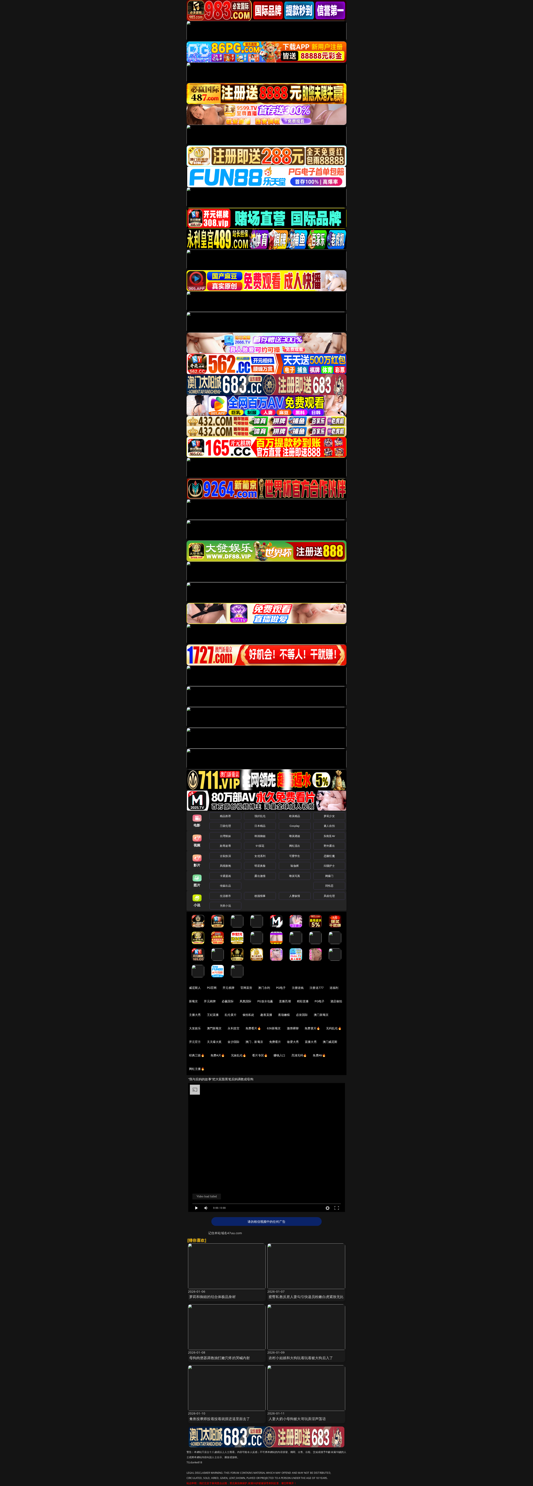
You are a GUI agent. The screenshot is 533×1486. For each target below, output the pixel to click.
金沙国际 (233, 1042)
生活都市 (225, 896)
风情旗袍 (225, 866)
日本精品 (259, 826)
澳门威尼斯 (330, 1042)
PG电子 (281, 988)
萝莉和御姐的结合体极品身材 (212, 1296)
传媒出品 (225, 886)
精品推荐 (225, 816)
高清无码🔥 (299, 1055)
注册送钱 (298, 988)
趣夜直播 (266, 1015)
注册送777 (317, 988)
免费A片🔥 (217, 1055)
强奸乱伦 (259, 816)
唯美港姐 (294, 836)
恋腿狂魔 (329, 856)
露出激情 (259, 876)
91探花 (260, 846)
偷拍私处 (248, 1015)
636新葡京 (274, 1028)
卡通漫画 (225, 876)
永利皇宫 (233, 1028)
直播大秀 (311, 1042)
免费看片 (275, 1042)
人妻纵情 (294, 896)
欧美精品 (294, 816)
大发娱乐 (195, 1028)
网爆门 (329, 876)
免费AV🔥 (319, 1055)
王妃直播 (213, 1015)
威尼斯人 (195, 988)
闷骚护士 (329, 866)
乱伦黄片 (231, 1015)
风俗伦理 (329, 896)
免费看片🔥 (253, 1028)
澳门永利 (264, 988)
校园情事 (259, 896)
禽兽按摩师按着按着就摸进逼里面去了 (219, 1418)
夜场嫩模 (284, 1015)
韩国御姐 (259, 836)
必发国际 (302, 1015)
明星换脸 (259, 866)
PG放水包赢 (265, 1001)
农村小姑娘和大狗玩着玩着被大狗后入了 (301, 1357)
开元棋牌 (228, 988)
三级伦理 (225, 826)
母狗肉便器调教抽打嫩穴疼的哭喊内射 (219, 1357)
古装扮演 (225, 856)
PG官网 (212, 988)
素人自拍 (329, 826)
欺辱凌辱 (225, 846)
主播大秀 (195, 1015)
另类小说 (225, 905)
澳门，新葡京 (254, 1042)
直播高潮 (285, 1001)
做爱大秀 (293, 1042)
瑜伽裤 (294, 866)
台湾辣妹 (225, 836)
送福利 (334, 988)
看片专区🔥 (260, 1055)
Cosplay (295, 826)
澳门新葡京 (321, 1015)
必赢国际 (228, 1001)
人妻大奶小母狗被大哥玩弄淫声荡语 (297, 1418)
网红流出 (294, 846)
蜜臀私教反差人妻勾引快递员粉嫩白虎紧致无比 (306, 1296)
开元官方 (195, 1042)
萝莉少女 (329, 816)
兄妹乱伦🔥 (238, 1055)
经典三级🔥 (196, 1055)
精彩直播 (303, 1001)
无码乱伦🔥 (333, 1028)
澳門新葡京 (214, 1028)
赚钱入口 (279, 1055)
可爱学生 (294, 856)
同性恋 (329, 886)
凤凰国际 (246, 1001)
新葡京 (193, 1001)
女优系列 (259, 856)
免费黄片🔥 (312, 1028)
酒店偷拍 (336, 1001)
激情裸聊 (293, 1028)
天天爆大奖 (214, 1042)
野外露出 (329, 846)
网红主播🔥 (196, 1069)
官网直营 (246, 988)
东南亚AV (329, 836)
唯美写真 (294, 876)
